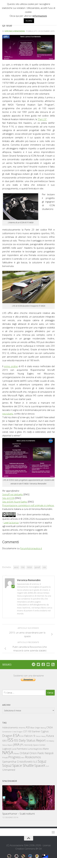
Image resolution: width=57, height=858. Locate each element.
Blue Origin (35, 727)
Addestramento (10, 727)
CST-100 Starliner (31, 731)
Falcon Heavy (41, 736)
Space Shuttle (23, 765)
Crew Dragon (17, 731)
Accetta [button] (29, 20)
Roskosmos (33, 757)
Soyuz (7, 765)
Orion (33, 753)
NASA (29, 567)
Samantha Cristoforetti (17, 761)
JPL (22, 744)
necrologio (7, 413)
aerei (16, 567)
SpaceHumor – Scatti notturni (18, 813)
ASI (28, 727)
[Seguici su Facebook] (43, 664)
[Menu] (53, 832)
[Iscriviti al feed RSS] (53, 664)
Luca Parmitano (19, 748)
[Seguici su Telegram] (33, 664)
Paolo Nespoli (45, 753)
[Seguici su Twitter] (38, 664)
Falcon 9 (29, 736)
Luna (30, 748)
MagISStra (37, 748)
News (16, 753)
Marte (46, 748)
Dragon (7, 736)
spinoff (37, 567)
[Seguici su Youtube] (48, 664)
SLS (35, 761)
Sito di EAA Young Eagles (14, 501)
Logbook (6, 748)
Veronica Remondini (15, 31)
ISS (10, 740)
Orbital (24, 753)
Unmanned (8, 769)
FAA (22, 567)
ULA (47, 766)
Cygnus (45, 731)
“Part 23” (42, 119)
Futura (50, 736)
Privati (5, 757)
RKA (22, 757)
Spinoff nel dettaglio (12, 494)
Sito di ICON (8, 498)
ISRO (4, 740)
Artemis (22, 727)
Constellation (7, 732)
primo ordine (11, 366)
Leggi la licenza (11, 522)
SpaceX (39, 765)
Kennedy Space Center (34, 745)
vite (44, 567)
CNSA (49, 727)
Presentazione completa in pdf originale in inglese (28, 505)
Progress (14, 757)
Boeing (43, 728)
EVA (22, 736)
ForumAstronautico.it (31, 548)
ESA (16, 735)
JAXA (16, 744)
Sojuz (42, 761)
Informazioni (40, 15)
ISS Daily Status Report (30, 740)
